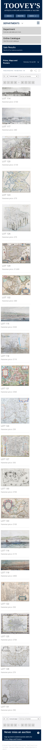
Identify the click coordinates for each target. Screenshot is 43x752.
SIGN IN (9, 16)
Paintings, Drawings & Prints (8, 70)
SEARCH (32, 16)
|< (4, 82)
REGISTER (20, 16)
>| (33, 82)
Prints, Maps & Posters (18, 70)
